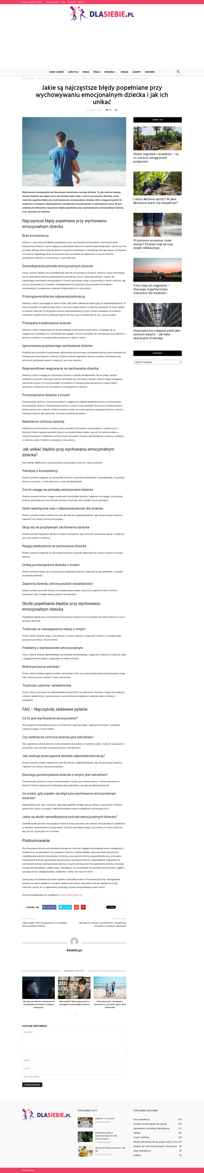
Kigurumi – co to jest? (105, 1118)
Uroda (124, 71)
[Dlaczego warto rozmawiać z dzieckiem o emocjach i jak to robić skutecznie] (110, 988)
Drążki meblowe (141, 1137)
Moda (86, 71)
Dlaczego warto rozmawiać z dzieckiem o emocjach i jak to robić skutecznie (110, 1004)
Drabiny (137, 1155)
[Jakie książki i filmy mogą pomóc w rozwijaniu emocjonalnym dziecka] (74, 988)
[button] (178, 72)
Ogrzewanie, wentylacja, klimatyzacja (151, 1128)
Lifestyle (73, 71)
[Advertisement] (102, 46)
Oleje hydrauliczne (142, 1150)
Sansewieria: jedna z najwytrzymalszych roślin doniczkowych (106, 1136)
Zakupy (136, 71)
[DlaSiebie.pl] (102, 14)
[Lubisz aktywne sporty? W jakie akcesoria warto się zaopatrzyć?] (157, 183)
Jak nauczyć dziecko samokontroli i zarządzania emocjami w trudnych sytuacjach (102, 924)
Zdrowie (150, 71)
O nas (63, 2)
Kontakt (81, 2)
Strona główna (52, 2)
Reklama (71, 2)
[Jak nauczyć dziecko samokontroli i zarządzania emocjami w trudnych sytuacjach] (38, 988)
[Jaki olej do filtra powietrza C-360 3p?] (85, 1152)
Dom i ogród (56, 71)
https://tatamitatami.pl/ (71, 895)
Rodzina (109, 71)
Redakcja (74, 950)
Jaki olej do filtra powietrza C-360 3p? (110, 1149)
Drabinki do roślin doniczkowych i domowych (155, 1146)
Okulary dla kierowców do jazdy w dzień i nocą (155, 1141)
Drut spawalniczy (141, 1119)
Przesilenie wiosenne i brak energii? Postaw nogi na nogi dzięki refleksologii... (153, 244)
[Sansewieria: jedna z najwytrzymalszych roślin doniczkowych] (85, 1137)
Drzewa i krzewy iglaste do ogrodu (150, 1123)
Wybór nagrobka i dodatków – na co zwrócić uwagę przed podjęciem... (155, 157)
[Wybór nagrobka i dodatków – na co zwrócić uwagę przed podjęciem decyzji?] (157, 138)
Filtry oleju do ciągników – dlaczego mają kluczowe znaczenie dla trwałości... (151, 289)
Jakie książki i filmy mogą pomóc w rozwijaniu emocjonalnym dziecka (44, 924)
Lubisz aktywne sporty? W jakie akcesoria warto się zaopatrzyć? (155, 201)
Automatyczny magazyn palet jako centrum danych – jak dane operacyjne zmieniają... (156, 334)
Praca (96, 71)
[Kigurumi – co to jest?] (85, 1122)
